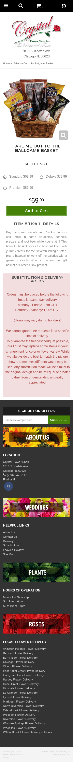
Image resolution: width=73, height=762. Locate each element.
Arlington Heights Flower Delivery (24, 648)
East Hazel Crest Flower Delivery (24, 670)
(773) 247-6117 (16, 475)
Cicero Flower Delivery (17, 666)
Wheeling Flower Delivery (19, 727)
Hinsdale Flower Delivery (19, 688)
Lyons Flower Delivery (17, 697)
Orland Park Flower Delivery (21, 710)
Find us (8, 479)
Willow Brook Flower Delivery (21, 732)
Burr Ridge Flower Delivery (20, 657)
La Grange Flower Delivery (20, 692)
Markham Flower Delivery (19, 701)
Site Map (8, 554)
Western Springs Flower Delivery (24, 723)
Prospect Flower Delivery (19, 714)
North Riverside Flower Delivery (23, 705)
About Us (9, 532)
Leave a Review (13, 549)
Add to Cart (36, 211)
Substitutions (11, 545)
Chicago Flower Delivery (18, 661)
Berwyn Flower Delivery (18, 653)
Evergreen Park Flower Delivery (23, 675)
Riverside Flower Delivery (19, 719)
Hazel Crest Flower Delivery (21, 684)
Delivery (8, 541)
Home (6, 63)
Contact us (10, 536)
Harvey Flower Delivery (18, 679)
